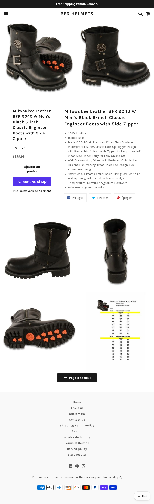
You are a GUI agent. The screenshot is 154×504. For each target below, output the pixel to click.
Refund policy (77, 449)
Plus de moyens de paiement (32, 191)
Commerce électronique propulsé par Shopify (93, 477)
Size (17, 148)
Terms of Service (77, 443)
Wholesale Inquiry (77, 437)
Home (77, 402)
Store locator (77, 454)
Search (77, 431)
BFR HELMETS (77, 13)
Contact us (77, 419)
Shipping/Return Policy (77, 425)
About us (77, 408)
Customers (77, 414)
